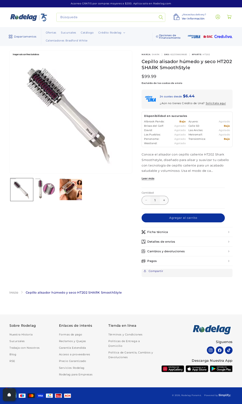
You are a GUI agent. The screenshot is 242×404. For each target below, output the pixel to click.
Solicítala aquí (216, 103)
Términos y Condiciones (125, 334)
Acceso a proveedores (74, 354)
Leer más (148, 178)
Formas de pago (70, 334)
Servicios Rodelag (72, 368)
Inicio (14, 292)
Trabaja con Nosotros (24, 347)
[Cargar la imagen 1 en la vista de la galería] (21, 189)
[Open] (9, 394)
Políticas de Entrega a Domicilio (124, 343)
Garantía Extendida (72, 347)
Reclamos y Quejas (72, 341)
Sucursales (17, 341)
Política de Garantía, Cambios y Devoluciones (130, 355)
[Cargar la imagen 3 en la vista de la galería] (71, 189)
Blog (12, 354)
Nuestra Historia (21, 334)
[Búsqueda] (161, 17)
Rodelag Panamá (191, 395)
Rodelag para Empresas (76, 374)
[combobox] (111, 17)
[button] (21, 36)
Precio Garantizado (72, 361)
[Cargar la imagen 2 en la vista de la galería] (46, 189)
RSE (12, 361)
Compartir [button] (155, 271)
